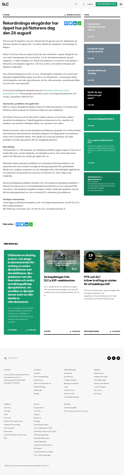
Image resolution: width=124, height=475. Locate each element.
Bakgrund (37, 418)
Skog (66, 387)
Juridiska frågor (100, 387)
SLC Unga (97, 393)
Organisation (39, 408)
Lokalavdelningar (40, 441)
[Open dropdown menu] (121, 4)
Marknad (7, 418)
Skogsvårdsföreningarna (43, 445)
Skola (6, 414)
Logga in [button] (90, 4)
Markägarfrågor (100, 380)
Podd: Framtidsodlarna (42, 383)
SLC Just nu (98, 390)
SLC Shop (7, 408)
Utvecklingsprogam (41, 424)
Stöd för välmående (101, 383)
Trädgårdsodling (70, 380)
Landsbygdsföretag (71, 397)
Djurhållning (68, 377)
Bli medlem (38, 448)
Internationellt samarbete (43, 452)
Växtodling (68, 373)
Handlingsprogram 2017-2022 (45, 431)
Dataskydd (8, 431)
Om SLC (37, 404)
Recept (36, 393)
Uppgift (36, 414)
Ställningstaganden (41, 435)
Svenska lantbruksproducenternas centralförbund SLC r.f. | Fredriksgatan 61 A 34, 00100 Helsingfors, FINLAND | (16, 379)
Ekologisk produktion (71, 383)
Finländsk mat (69, 390)
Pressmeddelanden (91, 331)
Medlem (97, 370)
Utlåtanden (12, 330)
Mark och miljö (69, 393)
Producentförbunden (41, 438)
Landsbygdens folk (106, 4)
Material (7, 404)
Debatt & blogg (39, 387)
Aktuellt (37, 370)
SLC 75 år (37, 411)
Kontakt (7, 370)
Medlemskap (99, 373)
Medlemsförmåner (101, 377)
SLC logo (7, 411)
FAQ (5, 438)
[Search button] (84, 4)
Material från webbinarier (13, 421)
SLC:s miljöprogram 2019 (43, 428)
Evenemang (38, 380)
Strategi (37, 421)
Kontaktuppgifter (70, 408)
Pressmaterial (9, 428)
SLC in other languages (42, 455)
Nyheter (6, 15)
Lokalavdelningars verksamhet (15, 435)
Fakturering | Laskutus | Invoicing (75, 411)
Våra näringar (70, 370)
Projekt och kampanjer (12, 424)
